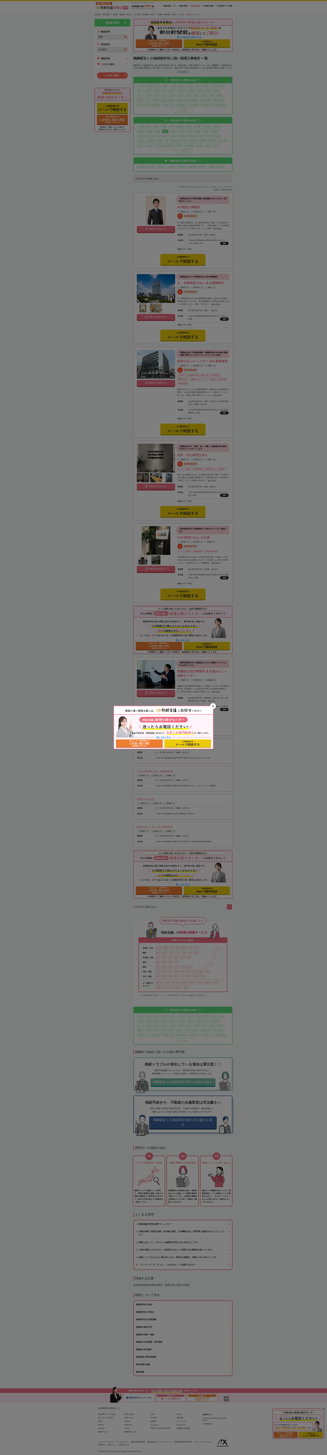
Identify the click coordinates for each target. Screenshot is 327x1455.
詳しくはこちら (163, 737)
